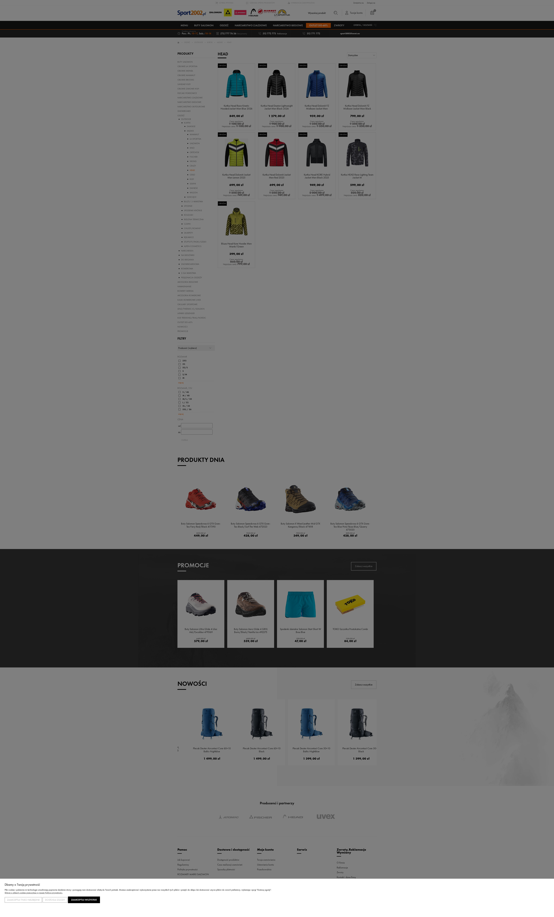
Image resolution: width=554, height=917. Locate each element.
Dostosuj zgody (55, 899)
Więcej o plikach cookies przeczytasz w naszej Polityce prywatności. (34, 892)
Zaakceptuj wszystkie (84, 899)
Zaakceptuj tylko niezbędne (23, 899)
